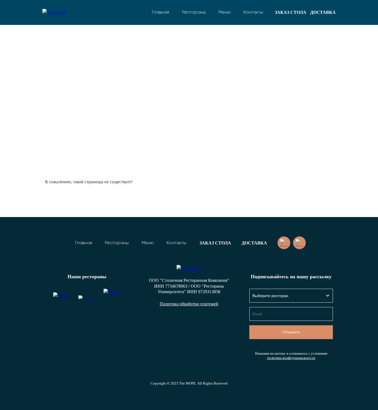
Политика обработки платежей (189, 303)
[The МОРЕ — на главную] (60, 12)
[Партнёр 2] (86, 297)
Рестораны (194, 12)
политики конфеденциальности (291, 358)
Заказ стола (290, 12)
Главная (160, 12)
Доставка (323, 12)
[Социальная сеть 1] (284, 242)
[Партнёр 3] (111, 297)
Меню (225, 12)
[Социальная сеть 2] (299, 242)
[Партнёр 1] (61, 297)
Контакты (253, 12)
